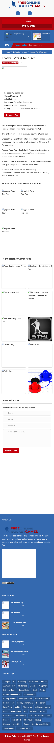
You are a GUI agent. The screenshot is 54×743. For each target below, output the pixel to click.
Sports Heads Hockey (40, 724)
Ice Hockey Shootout (19, 652)
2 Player (6, 682)
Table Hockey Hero (18, 623)
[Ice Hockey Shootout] (5, 654)
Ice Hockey (40, 703)
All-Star (44, 682)
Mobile (17, 707)
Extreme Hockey (9, 690)
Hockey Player (29, 694)
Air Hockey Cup (17, 603)
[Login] (18, 13)
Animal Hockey (9, 686)
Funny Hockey (24, 690)
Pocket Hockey (47, 34)
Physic (42, 711)
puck (48, 716)
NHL (25, 711)
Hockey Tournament (25, 703)
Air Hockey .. (16, 613)
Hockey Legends (17, 642)
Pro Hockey (39, 716)
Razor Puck (16, 720)
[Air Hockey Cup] (5, 606)
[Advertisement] (27, 482)
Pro (30, 716)
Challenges (22, 686)
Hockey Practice (9, 699)
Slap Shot (17, 724)
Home (8, 52)
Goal (35, 690)
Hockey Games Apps (20, 52)
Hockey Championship (12, 694)
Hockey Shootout (41, 699)
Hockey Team (8, 703)
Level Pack (7, 707)
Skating (38, 720)
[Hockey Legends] (5, 644)
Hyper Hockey (19, 34)
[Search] (30, 13)
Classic (33, 686)
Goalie (42, 690)
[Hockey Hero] (5, 664)
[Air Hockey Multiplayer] (5, 616)
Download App (12, 115)
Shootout (28, 720)
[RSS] (4, 588)
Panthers (33, 711)
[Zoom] (10, 193)
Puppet (6, 720)
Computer (43, 686)
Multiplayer (27, 707)
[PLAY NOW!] (9, 36)
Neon (5, 711)
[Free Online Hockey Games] (27, 4)
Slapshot (6, 724)
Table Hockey (8, 728)
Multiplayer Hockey (42, 707)
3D (14, 682)
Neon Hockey (16, 711)
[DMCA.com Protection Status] (8, 583)
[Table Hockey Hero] (5, 625)
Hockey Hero (16, 662)
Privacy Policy (11, 736)
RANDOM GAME (28, 26)
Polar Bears (8, 716)
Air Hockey (33, 682)
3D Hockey (22, 682)
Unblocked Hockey (24, 728)
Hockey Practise (25, 699)
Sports (26, 724)
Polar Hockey (21, 716)
